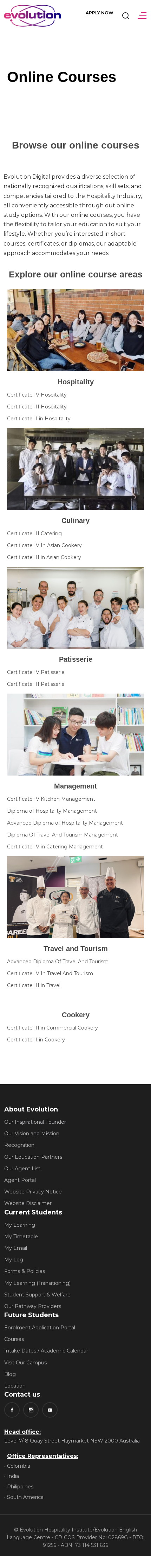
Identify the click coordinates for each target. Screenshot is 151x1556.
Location (15, 1386)
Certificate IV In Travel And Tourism (50, 973)
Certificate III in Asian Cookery (44, 557)
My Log (13, 1259)
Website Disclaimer (28, 1203)
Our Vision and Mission (31, 1133)
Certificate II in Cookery (36, 1040)
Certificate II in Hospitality (39, 418)
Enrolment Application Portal (39, 1327)
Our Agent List (22, 1168)
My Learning (19, 1225)
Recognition (19, 1145)
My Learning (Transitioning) (37, 1283)
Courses (14, 1339)
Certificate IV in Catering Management (55, 847)
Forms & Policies (24, 1271)
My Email (15, 1248)
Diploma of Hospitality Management (52, 811)
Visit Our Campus (25, 1362)
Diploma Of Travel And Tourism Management (62, 835)
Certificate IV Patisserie (36, 672)
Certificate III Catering (34, 533)
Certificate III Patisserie (36, 684)
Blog (10, 1374)
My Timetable (21, 1236)
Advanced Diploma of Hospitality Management (65, 823)
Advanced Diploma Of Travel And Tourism (58, 961)
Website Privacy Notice (33, 1192)
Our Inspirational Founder (35, 1122)
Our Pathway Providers (32, 1306)
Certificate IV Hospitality (37, 395)
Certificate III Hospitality (37, 407)
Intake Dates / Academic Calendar (46, 1351)
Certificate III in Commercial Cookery (52, 1028)
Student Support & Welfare (37, 1295)
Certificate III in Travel (33, 985)
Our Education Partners (33, 1157)
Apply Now (99, 12)
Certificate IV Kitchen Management (51, 799)
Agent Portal (20, 1180)
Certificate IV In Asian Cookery (44, 545)
